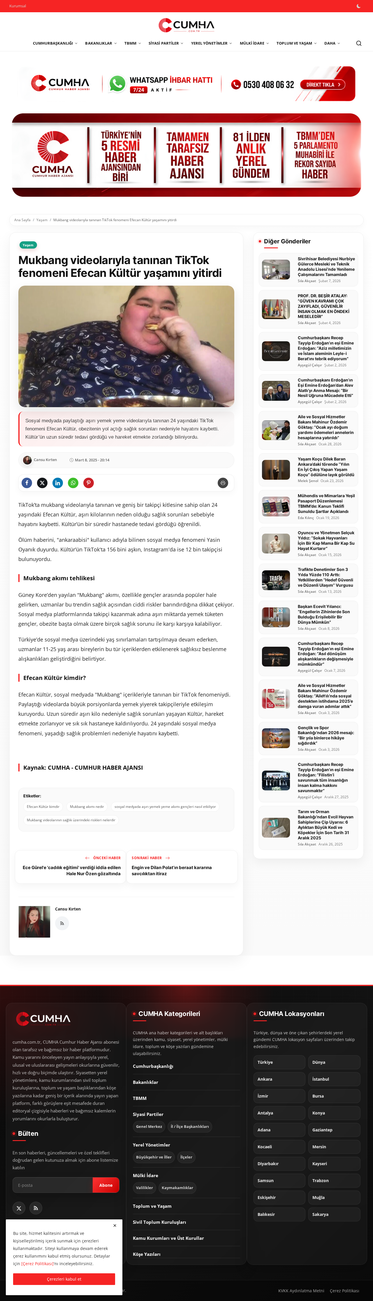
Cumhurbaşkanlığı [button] (53, 43)
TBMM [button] (130, 43)
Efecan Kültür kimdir (43, 806)
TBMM (140, 1098)
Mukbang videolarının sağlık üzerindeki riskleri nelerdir (71, 819)
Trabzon (320, 1180)
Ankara (265, 1079)
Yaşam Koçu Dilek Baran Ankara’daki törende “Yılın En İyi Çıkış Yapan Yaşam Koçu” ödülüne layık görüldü (326, 466)
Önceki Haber (106, 857)
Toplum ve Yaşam (152, 1206)
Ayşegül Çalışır (310, 365)
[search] (359, 43)
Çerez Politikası (344, 1290)
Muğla (318, 1197)
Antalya (265, 1113)
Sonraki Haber (147, 857)
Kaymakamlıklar (177, 1187)
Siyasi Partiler (148, 1114)
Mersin (319, 1146)
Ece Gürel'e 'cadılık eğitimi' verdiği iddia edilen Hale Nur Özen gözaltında (72, 870)
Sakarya (320, 1214)
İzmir (263, 1096)
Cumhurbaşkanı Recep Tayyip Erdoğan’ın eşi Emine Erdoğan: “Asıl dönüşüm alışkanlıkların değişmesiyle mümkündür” (326, 654)
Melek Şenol (308, 481)
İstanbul (320, 1079)
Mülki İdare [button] (252, 43)
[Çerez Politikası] (37, 1263)
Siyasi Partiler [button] (164, 43)
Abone (105, 1185)
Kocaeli (265, 1146)
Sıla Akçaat (307, 281)
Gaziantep (322, 1130)
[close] (114, 1225)
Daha (329, 43)
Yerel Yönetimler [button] (209, 43)
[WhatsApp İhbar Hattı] (186, 83)
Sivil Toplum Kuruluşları (159, 1222)
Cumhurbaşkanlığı (153, 1066)
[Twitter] (19, 1208)
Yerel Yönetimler (151, 1145)
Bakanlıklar (145, 1082)
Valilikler (144, 1187)
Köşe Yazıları (147, 1254)
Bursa (318, 1096)
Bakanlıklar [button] (98, 43)
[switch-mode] (359, 6)
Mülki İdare (145, 1175)
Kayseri (319, 1163)
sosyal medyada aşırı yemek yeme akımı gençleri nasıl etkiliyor (165, 806)
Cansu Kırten (68, 909)
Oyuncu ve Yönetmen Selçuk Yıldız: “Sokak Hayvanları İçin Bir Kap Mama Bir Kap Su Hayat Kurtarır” (326, 540)
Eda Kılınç (306, 518)
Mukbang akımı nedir (87, 806)
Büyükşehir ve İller (154, 1157)
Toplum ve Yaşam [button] (294, 43)
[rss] (35, 1208)
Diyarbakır (268, 1163)
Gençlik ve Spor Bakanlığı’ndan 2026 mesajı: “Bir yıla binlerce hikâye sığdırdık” (326, 735)
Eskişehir (267, 1197)
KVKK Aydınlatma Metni (301, 1290)
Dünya (318, 1062)
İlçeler (186, 1157)
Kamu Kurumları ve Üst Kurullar (168, 1238)
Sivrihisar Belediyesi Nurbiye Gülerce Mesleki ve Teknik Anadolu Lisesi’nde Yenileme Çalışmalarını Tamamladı (326, 266)
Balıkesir (266, 1214)
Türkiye (265, 1062)
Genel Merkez (149, 1126)
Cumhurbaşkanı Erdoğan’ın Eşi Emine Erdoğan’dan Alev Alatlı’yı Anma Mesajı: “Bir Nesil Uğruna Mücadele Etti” (325, 387)
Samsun (266, 1180)
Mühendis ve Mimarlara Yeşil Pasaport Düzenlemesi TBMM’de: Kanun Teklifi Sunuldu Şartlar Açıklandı (326, 503)
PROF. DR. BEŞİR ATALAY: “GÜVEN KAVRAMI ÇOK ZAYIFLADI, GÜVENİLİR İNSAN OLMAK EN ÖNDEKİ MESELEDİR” (323, 306)
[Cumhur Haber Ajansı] (186, 155)
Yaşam (41, 219)
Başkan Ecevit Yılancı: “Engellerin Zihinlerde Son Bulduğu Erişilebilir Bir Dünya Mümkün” (324, 614)
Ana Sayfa (22, 219)
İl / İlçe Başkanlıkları (190, 1126)
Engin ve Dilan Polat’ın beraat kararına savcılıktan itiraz (172, 870)
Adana (264, 1130)
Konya (318, 1113)
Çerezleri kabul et (64, 1279)
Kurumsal (17, 5)
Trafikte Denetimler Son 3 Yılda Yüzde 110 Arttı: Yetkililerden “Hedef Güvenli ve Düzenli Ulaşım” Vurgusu (325, 577)
